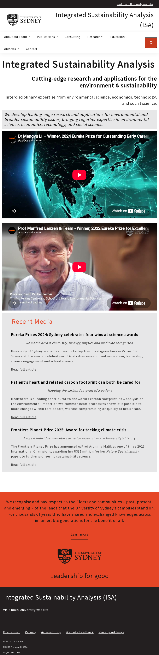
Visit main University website (135, 4)
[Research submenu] (102, 37)
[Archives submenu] (18, 49)
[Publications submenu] (57, 37)
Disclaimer (11, 632)
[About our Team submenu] (29, 37)
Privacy (30, 632)
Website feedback (80, 632)
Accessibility (51, 632)
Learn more (79, 534)
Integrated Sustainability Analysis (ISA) (60, 597)
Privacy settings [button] (111, 632)
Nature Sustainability (122, 451)
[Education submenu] (126, 37)
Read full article (23, 369)
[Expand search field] (151, 42)
